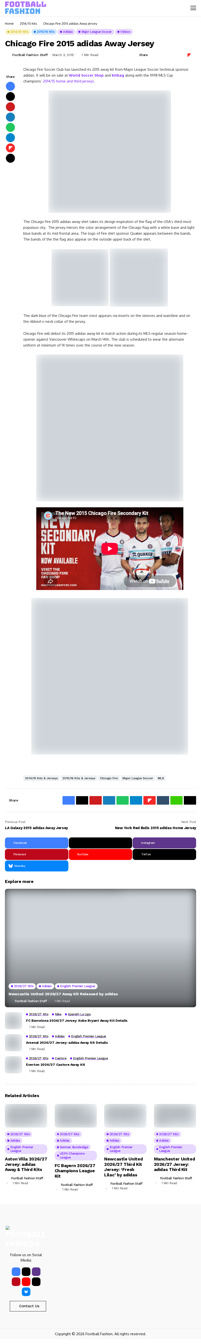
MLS (161, 778)
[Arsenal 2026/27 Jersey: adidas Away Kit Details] (13, 1042)
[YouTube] (26, 1281)
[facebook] (16, 1271)
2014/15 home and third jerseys (68, 81)
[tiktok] (36, 1281)
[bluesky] (26, 1291)
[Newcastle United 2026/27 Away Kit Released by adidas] (100, 948)
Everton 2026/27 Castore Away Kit (55, 1064)
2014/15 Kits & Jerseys (41, 778)
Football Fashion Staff (30, 55)
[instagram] (36, 1271)
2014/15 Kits (28, 23)
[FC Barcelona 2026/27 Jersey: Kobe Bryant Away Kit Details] (13, 1020)
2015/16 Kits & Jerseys (79, 778)
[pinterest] (16, 1281)
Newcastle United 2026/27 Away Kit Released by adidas (63, 994)
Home (9, 23)
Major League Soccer (138, 778)
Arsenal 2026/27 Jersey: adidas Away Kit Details (67, 1042)
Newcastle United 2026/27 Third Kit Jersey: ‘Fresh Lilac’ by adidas (123, 1166)
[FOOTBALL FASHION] (26, 8)
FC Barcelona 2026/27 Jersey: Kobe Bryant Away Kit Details (76, 1020)
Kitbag (118, 75)
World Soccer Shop (86, 75)
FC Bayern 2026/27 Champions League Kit (75, 1171)
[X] (100, 842)
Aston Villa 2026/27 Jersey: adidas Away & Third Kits (26, 1164)
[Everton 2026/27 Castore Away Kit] (13, 1064)
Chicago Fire (109, 778)
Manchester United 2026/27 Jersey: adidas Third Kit (174, 1164)
